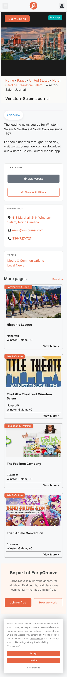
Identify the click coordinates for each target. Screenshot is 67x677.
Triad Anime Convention (25, 533)
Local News (15, 265)
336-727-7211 (22, 238)
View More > (51, 346)
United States (39, 80)
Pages (21, 80)
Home (9, 80)
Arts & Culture (14, 356)
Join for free (18, 602)
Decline (33, 660)
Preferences (33, 667)
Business (55, 17)
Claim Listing (17, 19)
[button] (5, 6)
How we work (48, 602)
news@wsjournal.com (27, 230)
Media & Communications (25, 260)
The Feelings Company (24, 463)
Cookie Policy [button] (36, 638)
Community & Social (18, 286)
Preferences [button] (13, 646)
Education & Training (18, 425)
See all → (57, 279)
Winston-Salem (31, 85)
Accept (33, 653)
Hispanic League (19, 324)
